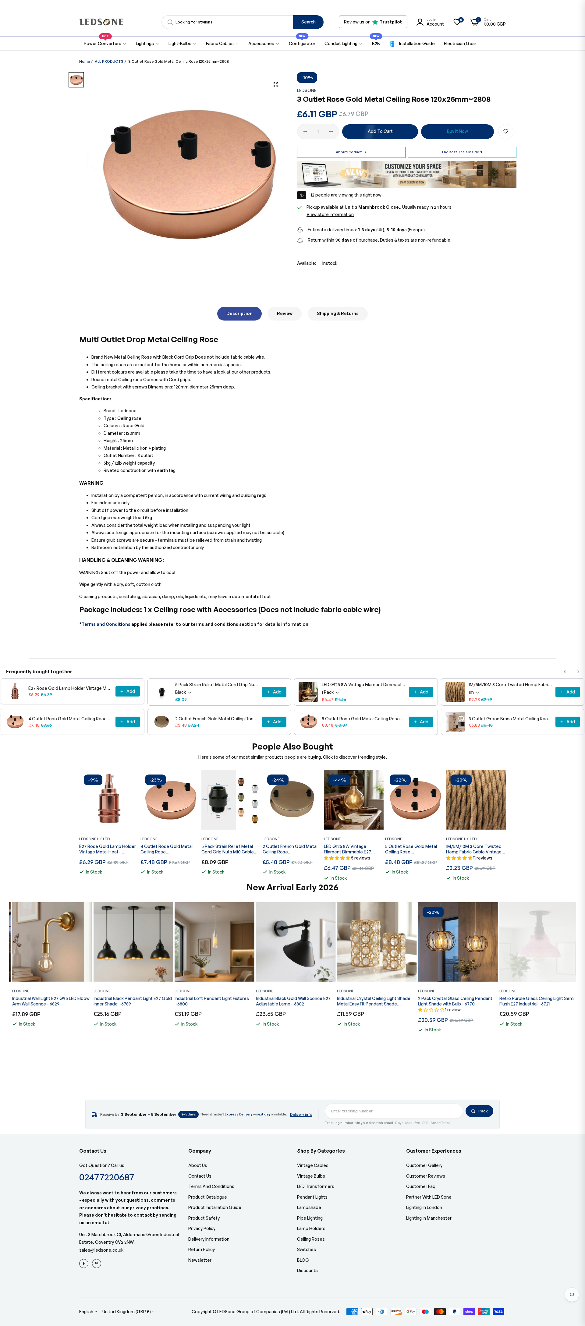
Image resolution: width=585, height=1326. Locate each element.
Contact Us (199, 1176)
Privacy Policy (201, 1228)
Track (482, 1110)
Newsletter (199, 1260)
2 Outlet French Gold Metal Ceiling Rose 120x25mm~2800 (217, 718)
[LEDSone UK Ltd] (101, 22)
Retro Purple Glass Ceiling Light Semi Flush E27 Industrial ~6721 (533, 1001)
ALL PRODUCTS (109, 61)
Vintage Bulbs (311, 1176)
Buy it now (457, 131)
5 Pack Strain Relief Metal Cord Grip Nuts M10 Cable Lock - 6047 (217, 684)
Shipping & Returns (338, 313)
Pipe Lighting (310, 1218)
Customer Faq (420, 1186)
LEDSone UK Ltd (94, 839)
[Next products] (578, 671)
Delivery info (301, 1114)
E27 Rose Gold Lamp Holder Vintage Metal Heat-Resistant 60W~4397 (70, 688)
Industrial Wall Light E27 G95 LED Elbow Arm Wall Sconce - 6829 (48, 1001)
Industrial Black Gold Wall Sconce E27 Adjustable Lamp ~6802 (290, 1001)
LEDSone (307, 90)
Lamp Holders (311, 1228)
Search (308, 21)
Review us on (373, 21)
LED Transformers (315, 1186)
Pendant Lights (312, 1197)
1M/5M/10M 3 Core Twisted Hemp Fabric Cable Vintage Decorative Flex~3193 (510, 684)
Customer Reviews (425, 1176)
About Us (197, 1165)
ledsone (209, 839)
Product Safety (204, 1218)
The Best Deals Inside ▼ (462, 152)
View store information (330, 214)
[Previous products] (565, 671)
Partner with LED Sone (429, 1197)
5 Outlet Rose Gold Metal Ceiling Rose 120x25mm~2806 (363, 718)
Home (84, 61)
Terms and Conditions (106, 624)
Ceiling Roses (311, 1239)
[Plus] (331, 131)
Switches (306, 1249)
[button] (505, 131)
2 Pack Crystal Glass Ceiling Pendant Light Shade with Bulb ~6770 (452, 1001)
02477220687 (106, 1176)
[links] (84, 1263)
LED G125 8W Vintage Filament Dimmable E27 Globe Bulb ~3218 (363, 684)
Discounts (307, 1270)
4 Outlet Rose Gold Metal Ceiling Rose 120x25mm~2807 (70, 718)
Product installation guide (214, 1207)
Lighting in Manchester (429, 1218)
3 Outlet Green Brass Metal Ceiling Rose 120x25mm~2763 (510, 718)
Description (239, 313)
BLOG (303, 1260)
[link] (147, 44)
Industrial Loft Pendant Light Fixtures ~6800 (209, 1001)
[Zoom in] (275, 84)
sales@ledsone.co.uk (101, 1250)
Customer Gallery (424, 1165)
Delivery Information (208, 1239)
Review (284, 313)
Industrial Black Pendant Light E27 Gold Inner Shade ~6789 (129, 1001)
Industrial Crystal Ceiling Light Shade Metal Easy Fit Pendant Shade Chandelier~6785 (370, 1001)
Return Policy (201, 1249)
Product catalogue (207, 1197)
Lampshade (309, 1207)
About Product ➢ (351, 152)
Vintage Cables (312, 1165)
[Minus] (305, 131)
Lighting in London (424, 1207)
